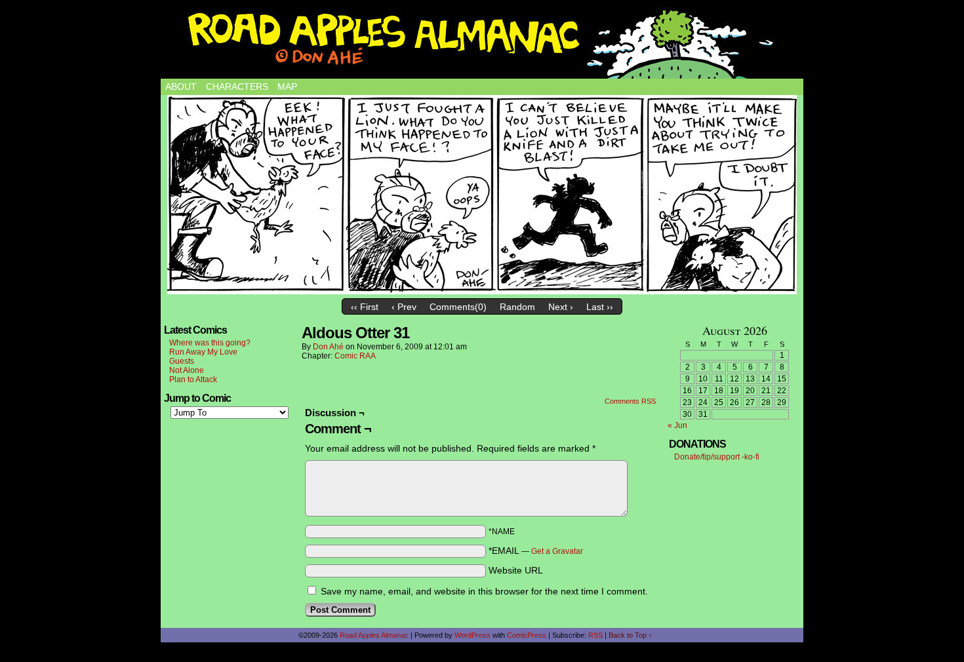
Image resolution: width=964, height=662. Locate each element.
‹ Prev (404, 307)
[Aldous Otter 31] (482, 194)
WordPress (472, 635)
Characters (237, 86)
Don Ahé (328, 346)
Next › (560, 307)
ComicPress (526, 635)
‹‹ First (364, 307)
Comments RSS (630, 401)
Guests (181, 361)
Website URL (516, 570)
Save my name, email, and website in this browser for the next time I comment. (484, 591)
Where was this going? (210, 342)
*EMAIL (536, 550)
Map (287, 86)
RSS (595, 635)
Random (517, 307)
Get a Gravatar (557, 551)
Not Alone (186, 370)
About (181, 86)
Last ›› (599, 307)
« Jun (677, 425)
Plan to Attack (193, 379)
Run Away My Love (203, 352)
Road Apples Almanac (374, 635)
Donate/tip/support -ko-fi (716, 456)
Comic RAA (355, 355)
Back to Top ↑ (631, 635)
